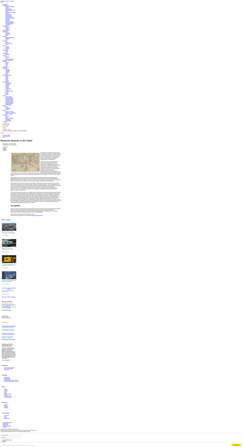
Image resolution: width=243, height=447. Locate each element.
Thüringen (8, 24)
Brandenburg (8, 8)
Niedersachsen (9, 16)
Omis (7, 63)
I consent (236, 445)
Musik (5, 392)
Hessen (7, 13)
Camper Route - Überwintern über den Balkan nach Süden (8, 330)
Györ (7, 39)
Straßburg (8, 29)
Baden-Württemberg (10, 6)
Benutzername (5, 435)
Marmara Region (9, 97)
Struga (7, 80)
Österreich (5, 31)
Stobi (7, 79)
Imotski (7, 62)
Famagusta (8, 108)
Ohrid (7, 77)
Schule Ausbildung (8, 396)
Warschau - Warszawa (11, 112)
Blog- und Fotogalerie (8, 368)
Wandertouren (7, 377)
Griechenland (6, 81)
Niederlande (6, 30)
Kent (7, 117)
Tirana (7, 72)
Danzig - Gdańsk (9, 111)
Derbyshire (8, 119)
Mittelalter (6, 406)
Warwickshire (9, 120)
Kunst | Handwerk (7, 393)
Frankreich (5, 26)
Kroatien (5, 61)
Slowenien (5, 53)
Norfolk (7, 116)
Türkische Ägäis (9, 100)
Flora (5, 416)
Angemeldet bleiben (7, 440)
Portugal (5, 121)
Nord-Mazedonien (7, 75)
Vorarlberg (8, 34)
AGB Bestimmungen (7, 422)
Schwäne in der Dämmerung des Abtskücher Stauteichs (9, 281)
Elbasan (7, 69)
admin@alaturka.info (7, 306)
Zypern (4, 105)
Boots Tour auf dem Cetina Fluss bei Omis (8, 291)
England (5, 115)
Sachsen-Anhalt (9, 21)
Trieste (7, 46)
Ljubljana (8, 54)
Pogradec (8, 70)
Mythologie (6, 404)
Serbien (5, 55)
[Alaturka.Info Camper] (6, 360)
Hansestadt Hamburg (10, 12)
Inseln (7, 92)
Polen (4, 110)
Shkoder (7, 71)
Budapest (8, 38)
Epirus (7, 93)
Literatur (6, 389)
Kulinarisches (7, 418)
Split (7, 64)
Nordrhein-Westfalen (10, 18)
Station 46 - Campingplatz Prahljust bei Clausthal (7, 337)
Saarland (8, 19)
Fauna (5, 417)
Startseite (5, 4)
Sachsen (8, 20)
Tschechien (5, 49)
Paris (7, 28)
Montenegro (5, 67)
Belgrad (7, 56)
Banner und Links (7, 425)
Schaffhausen (9, 43)
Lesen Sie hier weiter (10, 304)
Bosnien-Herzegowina (8, 60)
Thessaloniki (8, 83)
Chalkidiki (8, 84)
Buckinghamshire (9, 118)
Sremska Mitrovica (10, 59)
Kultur (5, 388)
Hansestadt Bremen (10, 10)
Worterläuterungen (8, 397)
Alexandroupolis (9, 91)
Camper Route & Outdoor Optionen (11, 381)
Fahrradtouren (7, 378)
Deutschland (6, 5)
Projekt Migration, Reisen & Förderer (11, 380)
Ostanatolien (8, 104)
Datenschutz (6, 423)
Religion (6, 394)
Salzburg (8, 32)
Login (2, 2)
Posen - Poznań (9, 113)
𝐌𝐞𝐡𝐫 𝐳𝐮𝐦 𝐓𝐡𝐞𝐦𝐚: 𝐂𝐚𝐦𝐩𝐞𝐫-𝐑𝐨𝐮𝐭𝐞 (8, 339)
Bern (7, 42)
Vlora (7, 73)
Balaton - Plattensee (10, 37)
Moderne (6, 407)
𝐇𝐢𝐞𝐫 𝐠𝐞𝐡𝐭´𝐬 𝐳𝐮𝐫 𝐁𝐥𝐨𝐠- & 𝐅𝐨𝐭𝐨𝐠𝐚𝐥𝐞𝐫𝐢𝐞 (8, 296)
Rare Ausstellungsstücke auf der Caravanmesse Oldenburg (9, 265)
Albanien (5, 68)
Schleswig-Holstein (10, 22)
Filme (5, 391)
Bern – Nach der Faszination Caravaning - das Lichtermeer (8, 232)
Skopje (7, 78)
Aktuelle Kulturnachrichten (9, 367)
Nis (6, 57)
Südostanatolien (9, 103)
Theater (5, 390)
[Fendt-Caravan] (5, 316)
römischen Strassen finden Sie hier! (35, 215)
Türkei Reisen (9, 96)
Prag (7, 52)
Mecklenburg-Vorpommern (9, 15)
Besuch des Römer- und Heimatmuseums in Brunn (7, 249)
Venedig (7, 47)
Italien (4, 45)
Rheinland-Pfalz (9, 23)
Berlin (7, 11)
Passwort (4, 437)
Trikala (7, 87)
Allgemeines (6, 369)
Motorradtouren (7, 379)
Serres (7, 89)
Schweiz (5, 40)
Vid (6, 65)
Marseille (8, 27)
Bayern (7, 7)
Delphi (7, 94)
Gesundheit (6, 415)
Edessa (7, 85)
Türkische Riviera (9, 101)
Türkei (4, 95)
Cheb (7, 51)
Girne (7, 107)
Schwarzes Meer (9, 99)
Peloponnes (8, 88)
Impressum (5, 424)
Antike (4, 148)
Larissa (7, 86)
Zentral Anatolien (9, 102)
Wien (7, 35)
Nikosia (7, 109)
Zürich (7, 44)
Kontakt (4, 427)
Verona (7, 48)
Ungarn (4, 36)
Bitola (7, 76)
